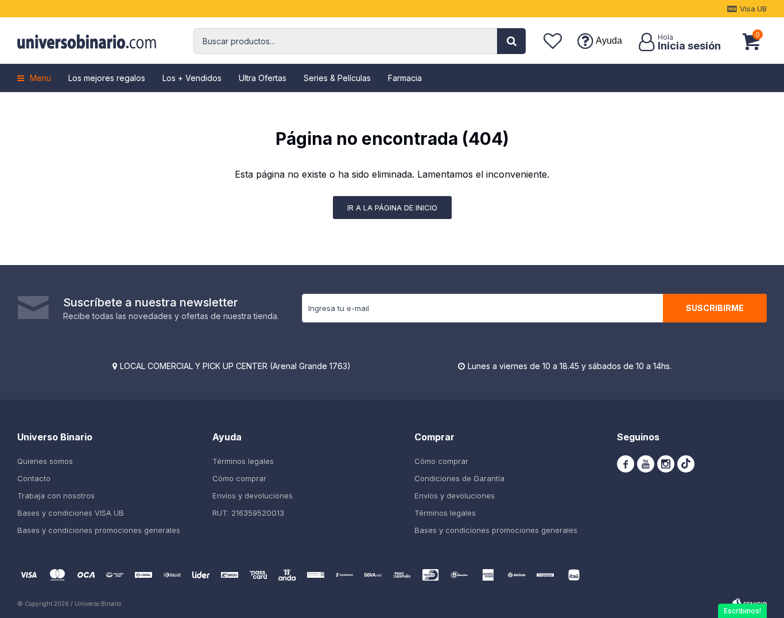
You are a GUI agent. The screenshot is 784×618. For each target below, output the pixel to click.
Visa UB (753, 8)
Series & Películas (337, 78)
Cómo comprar (239, 478)
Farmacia (405, 78)
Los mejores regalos (106, 78)
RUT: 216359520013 (248, 512)
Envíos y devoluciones (252, 495)
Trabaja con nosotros (56, 495)
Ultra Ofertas (262, 78)
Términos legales (243, 461)
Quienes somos (45, 461)
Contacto (34, 478)
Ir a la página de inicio (392, 207)
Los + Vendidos (192, 78)
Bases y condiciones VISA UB (70, 512)
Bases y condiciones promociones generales (98, 530)
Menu (40, 78)
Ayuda (609, 40)
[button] (511, 41)
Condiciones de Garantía (459, 478)
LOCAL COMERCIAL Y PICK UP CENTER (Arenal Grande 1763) (235, 366)
